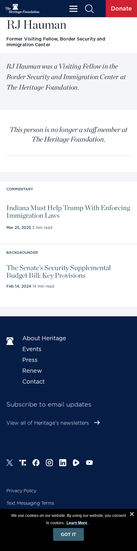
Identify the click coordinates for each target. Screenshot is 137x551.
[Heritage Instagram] (49, 463)
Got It (68, 534)
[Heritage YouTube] (89, 463)
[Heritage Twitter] (9, 463)
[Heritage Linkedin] (62, 463)
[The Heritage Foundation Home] (22, 9)
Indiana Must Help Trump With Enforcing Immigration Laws (68, 211)
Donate (121, 8)
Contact (33, 381)
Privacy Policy (21, 491)
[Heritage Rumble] (76, 463)
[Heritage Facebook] (36, 463)
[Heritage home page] (11, 341)
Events (31, 349)
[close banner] (132, 515)
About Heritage (44, 338)
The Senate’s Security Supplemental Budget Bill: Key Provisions (58, 271)
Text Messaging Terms (30, 503)
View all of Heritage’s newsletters (47, 423)
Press (30, 359)
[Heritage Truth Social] (22, 463)
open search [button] (89, 8)
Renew (32, 370)
